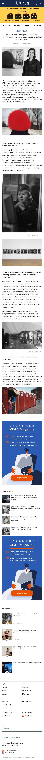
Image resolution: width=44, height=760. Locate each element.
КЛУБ (27, 26)
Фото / (15, 614)
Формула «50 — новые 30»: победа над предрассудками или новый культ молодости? (25, 518)
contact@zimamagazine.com (13, 743)
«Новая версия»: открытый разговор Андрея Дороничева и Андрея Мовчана (24, 497)
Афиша (4, 694)
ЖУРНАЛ (6, 26)
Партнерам (25, 684)
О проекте (25, 687)
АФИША (17, 26)
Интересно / (15, 517)
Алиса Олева (26, 43)
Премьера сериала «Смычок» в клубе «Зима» (30, 662)
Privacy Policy (26, 701)
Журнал (4, 690)
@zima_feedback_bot (11, 745)
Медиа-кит (5, 701)
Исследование (26, 690)
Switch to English (7, 705)
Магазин (4, 687)
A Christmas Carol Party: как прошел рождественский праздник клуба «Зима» (25, 631)
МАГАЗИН (37, 26)
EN (37, 3)
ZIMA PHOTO (22, 31)
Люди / (13, 506)
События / (14, 495)
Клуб (3, 684)
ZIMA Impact (26, 694)
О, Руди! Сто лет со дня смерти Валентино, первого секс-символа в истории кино (25, 508)
